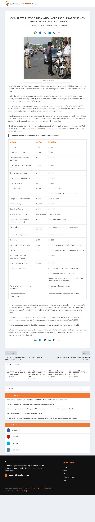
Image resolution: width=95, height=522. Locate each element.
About (65, 471)
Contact (66, 480)
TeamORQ (23, 491)
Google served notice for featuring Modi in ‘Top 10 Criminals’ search (16, 372)
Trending (64, 25)
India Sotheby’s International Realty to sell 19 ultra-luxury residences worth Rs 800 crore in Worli (40, 409)
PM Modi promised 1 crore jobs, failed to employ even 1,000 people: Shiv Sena (37, 373)
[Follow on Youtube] (87, 488)
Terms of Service (69, 477)
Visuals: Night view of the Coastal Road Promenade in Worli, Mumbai (30, 404)
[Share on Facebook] (40, 32)
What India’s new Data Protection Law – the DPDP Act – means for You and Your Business (37, 400)
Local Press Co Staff (42, 25)
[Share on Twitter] (45, 32)
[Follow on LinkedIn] (83, 488)
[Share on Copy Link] (54, 32)
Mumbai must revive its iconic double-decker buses (24, 413)
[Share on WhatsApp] (35, 32)
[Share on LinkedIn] (50, 32)
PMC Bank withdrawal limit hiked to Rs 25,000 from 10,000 (78, 372)
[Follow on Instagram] (79, 488)
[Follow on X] (75, 488)
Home (65, 467)
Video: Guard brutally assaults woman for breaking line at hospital (57, 372)
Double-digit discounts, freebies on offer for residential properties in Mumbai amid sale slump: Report (42, 418)
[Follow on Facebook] (71, 488)
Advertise (66, 474)
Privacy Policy (36, 488)
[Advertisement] (47, 508)
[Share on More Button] (59, 32)
